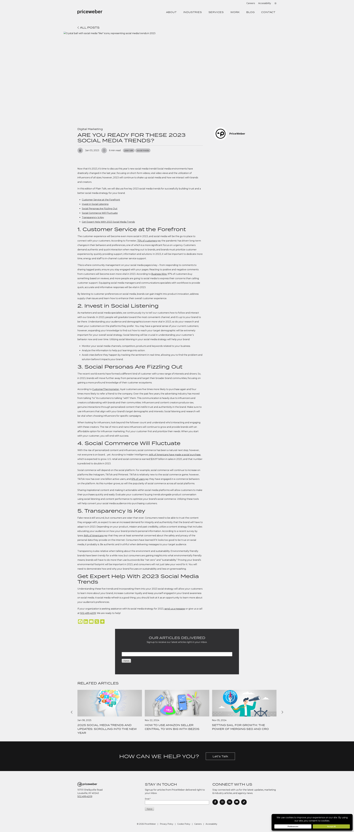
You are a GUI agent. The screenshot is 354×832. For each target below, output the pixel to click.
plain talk (129, 150)
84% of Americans (94, 535)
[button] (275, 3)
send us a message (174, 608)
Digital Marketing (90, 129)
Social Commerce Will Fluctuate (100, 213)
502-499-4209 (88, 613)
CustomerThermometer (105, 389)
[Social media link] (244, 802)
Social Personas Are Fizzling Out (99, 208)
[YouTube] (237, 802)
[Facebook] (215, 802)
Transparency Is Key (93, 217)
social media (143, 150)
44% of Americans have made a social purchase (175, 454)
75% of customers (147, 240)
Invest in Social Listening (95, 204)
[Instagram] (222, 802)
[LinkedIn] (229, 802)
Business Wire (159, 274)
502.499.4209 (84, 796)
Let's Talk (220, 756)
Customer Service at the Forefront (101, 199)
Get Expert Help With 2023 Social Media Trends (108, 222)
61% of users (138, 479)
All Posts (89, 27)
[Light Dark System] (275, 3)
